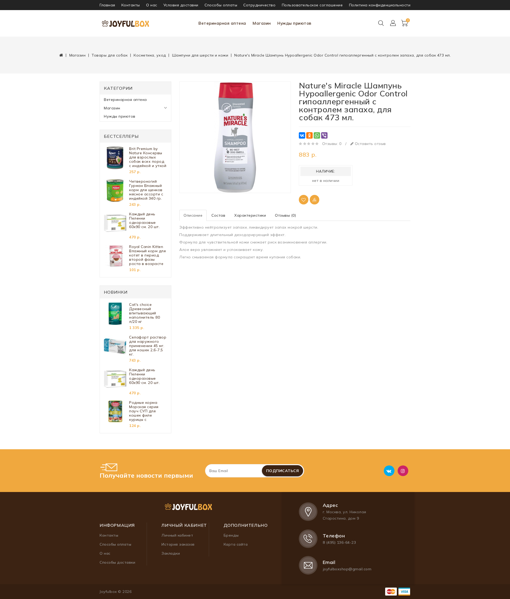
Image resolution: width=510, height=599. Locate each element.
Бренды (231, 535)
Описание (193, 215)
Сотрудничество (259, 5)
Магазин (262, 23)
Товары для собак (110, 55)
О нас (151, 5)
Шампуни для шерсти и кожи (200, 55)
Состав (218, 215)
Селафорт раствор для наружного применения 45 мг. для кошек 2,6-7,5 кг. (147, 345)
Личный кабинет (177, 535)
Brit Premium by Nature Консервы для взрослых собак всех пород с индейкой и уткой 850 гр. (147, 157)
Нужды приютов (294, 23)
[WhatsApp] (317, 135)
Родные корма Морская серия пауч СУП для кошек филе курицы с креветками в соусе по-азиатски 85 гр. (147, 411)
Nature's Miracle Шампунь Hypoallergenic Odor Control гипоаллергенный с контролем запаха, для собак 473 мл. (342, 55)
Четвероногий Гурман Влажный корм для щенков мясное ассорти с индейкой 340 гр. (146, 189)
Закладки (171, 553)
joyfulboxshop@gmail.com (347, 569)
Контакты (130, 5)
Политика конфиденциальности (380, 5)
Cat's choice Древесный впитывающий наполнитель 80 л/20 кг (144, 313)
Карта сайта (236, 544)
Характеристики (250, 215)
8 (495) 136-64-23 (339, 542)
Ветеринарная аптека (222, 23)
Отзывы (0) (285, 215)
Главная (107, 5)
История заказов (178, 544)
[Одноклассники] (309, 135)
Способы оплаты (221, 5)
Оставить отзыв (370, 143)
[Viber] (324, 135)
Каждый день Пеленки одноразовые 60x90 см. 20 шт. (144, 220)
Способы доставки (117, 562)
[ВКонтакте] (302, 135)
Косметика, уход (150, 55)
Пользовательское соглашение (312, 5)
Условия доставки (180, 5)
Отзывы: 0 (332, 143)
